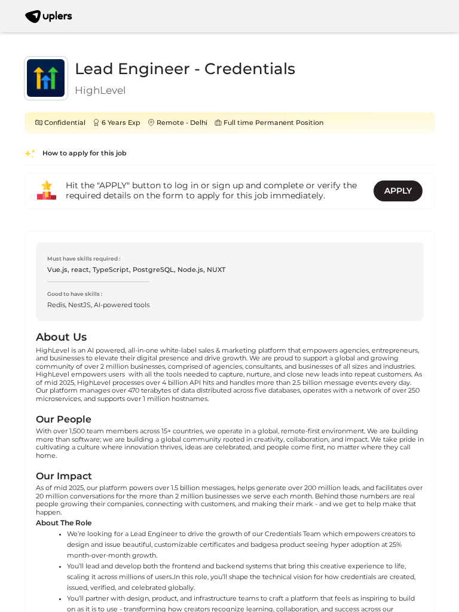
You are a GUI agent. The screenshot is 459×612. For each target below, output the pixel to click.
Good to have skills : (74, 293)
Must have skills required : (83, 258)
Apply (398, 190)
